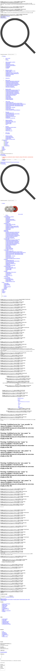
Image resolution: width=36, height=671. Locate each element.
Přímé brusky (8, 63)
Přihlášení (1, 17)
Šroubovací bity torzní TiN (10, 115)
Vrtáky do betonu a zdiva (9, 102)
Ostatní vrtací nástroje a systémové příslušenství (13, 258)
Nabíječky (7, 222)
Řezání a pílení (7, 80)
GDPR (29, 599)
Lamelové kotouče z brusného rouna (11, 94)
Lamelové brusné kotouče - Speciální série (12, 92)
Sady (7, 124)
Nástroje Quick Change (9, 98)
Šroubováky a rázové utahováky (11, 65)
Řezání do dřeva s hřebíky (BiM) (11, 121)
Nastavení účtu (7, 145)
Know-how (4, 149)
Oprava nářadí (6, 283)
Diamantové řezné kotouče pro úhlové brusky (13, 81)
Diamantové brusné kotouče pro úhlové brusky (13, 239)
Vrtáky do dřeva (8, 108)
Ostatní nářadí (8, 66)
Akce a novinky (7, 58)
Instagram (1, 152)
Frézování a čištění (9, 122)
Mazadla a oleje (8, 75)
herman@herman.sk (3, 652)
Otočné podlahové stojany (10, 137)
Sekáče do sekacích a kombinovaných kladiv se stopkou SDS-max (16, 252)
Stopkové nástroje (8, 97)
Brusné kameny (8, 229)
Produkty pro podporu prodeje (10, 139)
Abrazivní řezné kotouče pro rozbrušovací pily (13, 84)
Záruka (5, 285)
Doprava (5, 288)
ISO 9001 (5, 296)
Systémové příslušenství (9, 99)
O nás (3, 146)
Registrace (5, 17)
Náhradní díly (7, 78)
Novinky (7, 215)
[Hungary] (2, 666)
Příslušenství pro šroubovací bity (11, 116)
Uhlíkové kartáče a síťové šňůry (10, 224)
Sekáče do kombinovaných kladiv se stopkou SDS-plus (14, 103)
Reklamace (5, 287)
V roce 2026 (8, 133)
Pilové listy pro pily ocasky (10, 86)
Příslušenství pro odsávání (10, 74)
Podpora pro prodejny (8, 135)
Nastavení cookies (24, 599)
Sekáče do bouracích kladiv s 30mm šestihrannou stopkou (14, 104)
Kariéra (3, 148)
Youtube (1, 151)
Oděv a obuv (8, 129)
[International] (2, 668)
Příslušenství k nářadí (8, 70)
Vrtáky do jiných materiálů (10, 109)
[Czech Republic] (2, 665)
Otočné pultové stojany (9, 136)
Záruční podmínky (10, 599)
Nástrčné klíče (8, 117)
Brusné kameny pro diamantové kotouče (12, 82)
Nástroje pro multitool (8, 120)
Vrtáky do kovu (8, 106)
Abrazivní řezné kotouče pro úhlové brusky (12, 83)
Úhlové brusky (8, 217)
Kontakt (3, 292)
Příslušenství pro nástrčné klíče (10, 265)
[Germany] (2, 667)
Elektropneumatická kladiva (10, 64)
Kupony (6, 143)
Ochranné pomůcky (9, 273)
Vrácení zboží (4, 620)
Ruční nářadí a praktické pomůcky (11, 127)
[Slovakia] (2, 664)
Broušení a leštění (8, 89)
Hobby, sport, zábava (9, 130)
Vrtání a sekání (7, 101)
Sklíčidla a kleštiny (9, 71)
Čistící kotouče (8, 245)
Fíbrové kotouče (8, 96)
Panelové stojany (8, 138)
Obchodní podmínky (16, 599)
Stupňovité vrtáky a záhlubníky (10, 107)
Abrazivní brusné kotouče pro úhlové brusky (12, 91)
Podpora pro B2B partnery (6, 603)
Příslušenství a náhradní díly (6, 610)
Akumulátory (8, 67)
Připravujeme (7, 132)
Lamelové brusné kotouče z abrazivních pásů (12, 93)
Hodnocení (6, 144)
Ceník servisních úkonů (5, 623)
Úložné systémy (8, 128)
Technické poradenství (7, 286)
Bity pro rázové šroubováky (10, 114)
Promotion (7, 126)
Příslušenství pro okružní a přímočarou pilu (12, 73)
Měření (3, 609)
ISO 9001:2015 (4, 633)
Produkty (4, 56)
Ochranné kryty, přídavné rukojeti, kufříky (12, 72)
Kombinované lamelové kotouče (11, 95)
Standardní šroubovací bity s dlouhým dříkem (12, 113)
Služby (3, 147)
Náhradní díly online (5, 622)
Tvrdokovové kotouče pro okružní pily (11, 85)
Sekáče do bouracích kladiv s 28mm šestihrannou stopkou (14, 105)
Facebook (1, 150)
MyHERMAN (5, 140)
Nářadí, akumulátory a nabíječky (9, 216)
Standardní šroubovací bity (10, 260)
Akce (7, 59)
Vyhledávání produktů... (4, 54)
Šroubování (6, 259)
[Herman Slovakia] (3, 598)
